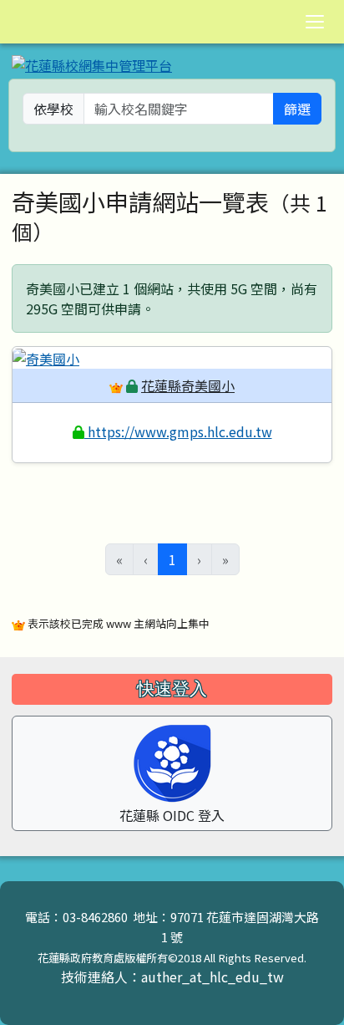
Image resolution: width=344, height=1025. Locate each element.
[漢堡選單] (315, 21)
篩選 (297, 109)
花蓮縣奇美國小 (188, 385)
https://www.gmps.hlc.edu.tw (178, 431)
